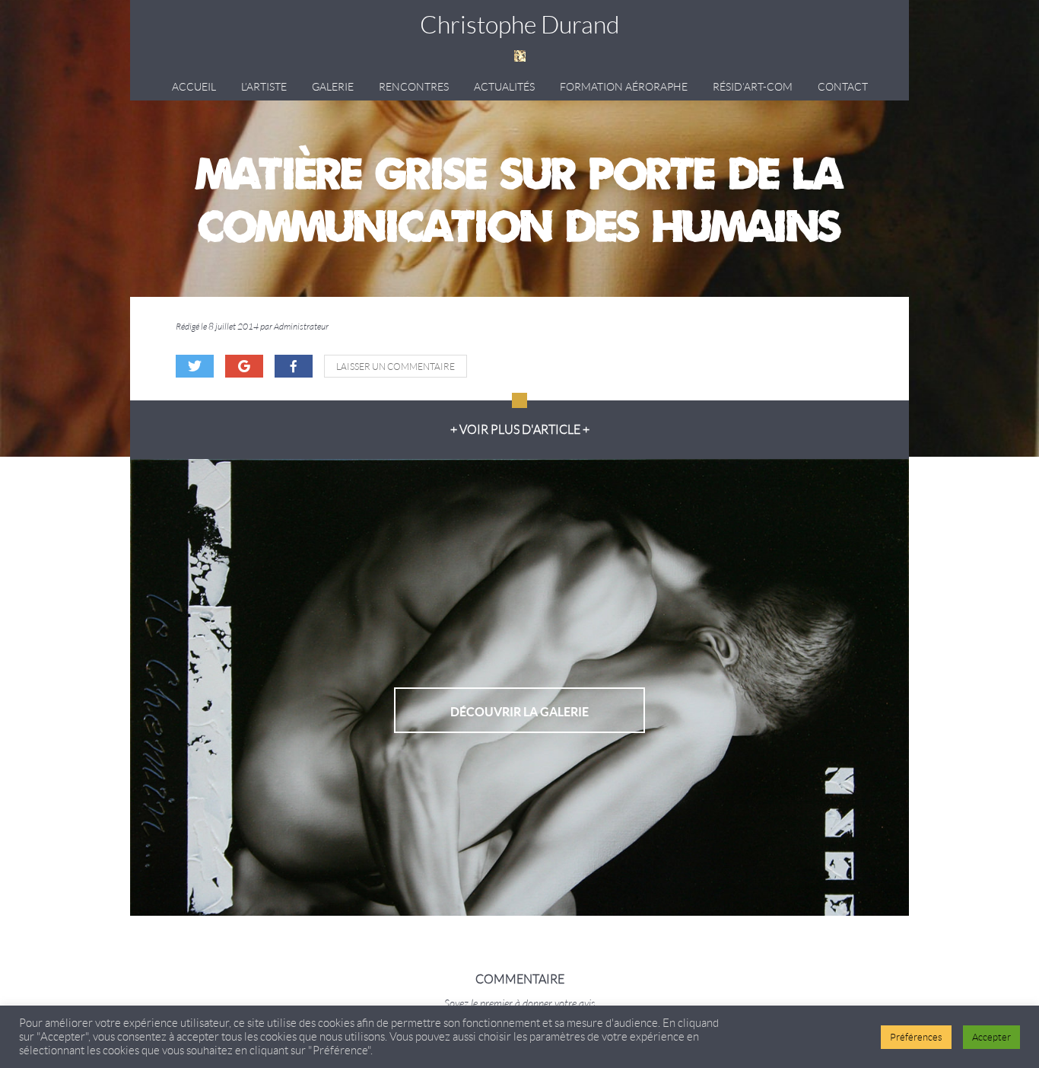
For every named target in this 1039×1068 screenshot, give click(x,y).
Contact (843, 87)
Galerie (333, 87)
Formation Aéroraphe (624, 87)
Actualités (504, 87)
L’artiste (264, 87)
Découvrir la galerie (519, 712)
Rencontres (414, 87)
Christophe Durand (519, 25)
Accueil (194, 87)
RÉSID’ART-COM (753, 87)
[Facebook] (294, 366)
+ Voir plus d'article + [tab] (519, 429)
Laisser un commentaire (395, 366)
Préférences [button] (916, 1037)
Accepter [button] (991, 1037)
